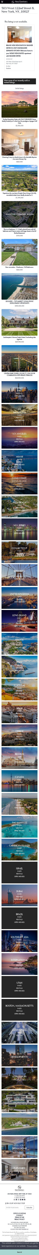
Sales (19, 391)
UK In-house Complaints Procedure (19, 1238)
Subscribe (29, 1207)
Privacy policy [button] (32, 1246)
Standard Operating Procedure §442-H (19, 1237)
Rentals (19, 393)
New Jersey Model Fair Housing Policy (19, 1240)
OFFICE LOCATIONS (19, 1213)
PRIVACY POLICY (19, 1219)
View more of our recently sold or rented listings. (17, 81)
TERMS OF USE (19, 1217)
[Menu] (2, 2)
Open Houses (19, 396)
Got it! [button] (19, 1252)
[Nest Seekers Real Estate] (19, 1)
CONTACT (19, 1215)
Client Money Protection (19, 1241)
